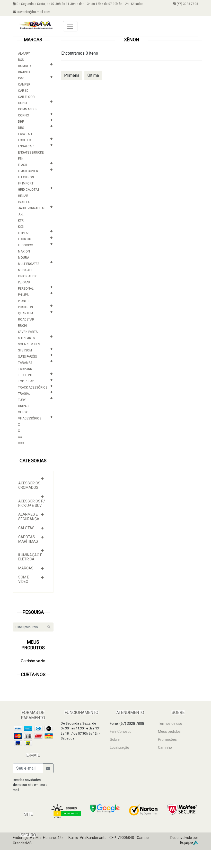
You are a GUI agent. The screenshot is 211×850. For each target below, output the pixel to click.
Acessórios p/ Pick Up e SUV (31, 503)
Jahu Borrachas (31, 208)
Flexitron (26, 177)
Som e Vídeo (23, 579)
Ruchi (22, 325)
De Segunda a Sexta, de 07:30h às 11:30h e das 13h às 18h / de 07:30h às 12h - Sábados (79, 4)
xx (20, 437)
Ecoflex (24, 140)
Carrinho (165, 747)
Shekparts (26, 338)
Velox (23, 412)
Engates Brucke (31, 152)
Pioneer (24, 301)
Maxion (24, 251)
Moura (23, 257)
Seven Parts (28, 332)
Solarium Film (29, 344)
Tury (22, 400)
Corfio (23, 115)
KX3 (21, 227)
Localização (119, 747)
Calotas (26, 528)
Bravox (24, 72)
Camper (24, 84)
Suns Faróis (27, 356)
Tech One (25, 375)
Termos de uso (170, 723)
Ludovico (25, 245)
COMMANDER (28, 109)
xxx (21, 443)
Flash (22, 165)
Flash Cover (28, 171)
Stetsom (25, 350)
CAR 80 (23, 90)
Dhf (21, 121)
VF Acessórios (29, 418)
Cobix (22, 103)
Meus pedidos (169, 731)
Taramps (25, 363)
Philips (23, 295)
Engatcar (26, 146)
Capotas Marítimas (28, 539)
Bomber (24, 66)
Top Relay (26, 381)
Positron (25, 307)
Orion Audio (28, 276)
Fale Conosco (120, 731)
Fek (20, 159)
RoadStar (26, 319)
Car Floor (26, 97)
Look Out (25, 239)
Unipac (23, 406)
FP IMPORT (25, 183)
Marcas (25, 568)
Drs (21, 128)
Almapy (24, 53)
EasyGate (25, 134)
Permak (24, 282)
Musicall (25, 270)
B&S (21, 60)
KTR (21, 220)
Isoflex (24, 202)
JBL (20, 214)
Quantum (25, 313)
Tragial (24, 393)
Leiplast (24, 233)
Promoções (167, 739)
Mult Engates (28, 264)
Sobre (115, 739)
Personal (25, 288)
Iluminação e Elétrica (30, 557)
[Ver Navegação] (70, 26)
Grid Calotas (28, 189)
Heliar (23, 196)
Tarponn (25, 369)
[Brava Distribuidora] (36, 24)
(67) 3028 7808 (187, 4)
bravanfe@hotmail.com (33, 12)
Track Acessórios (32, 387)
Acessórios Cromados (29, 485)
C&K (21, 78)
